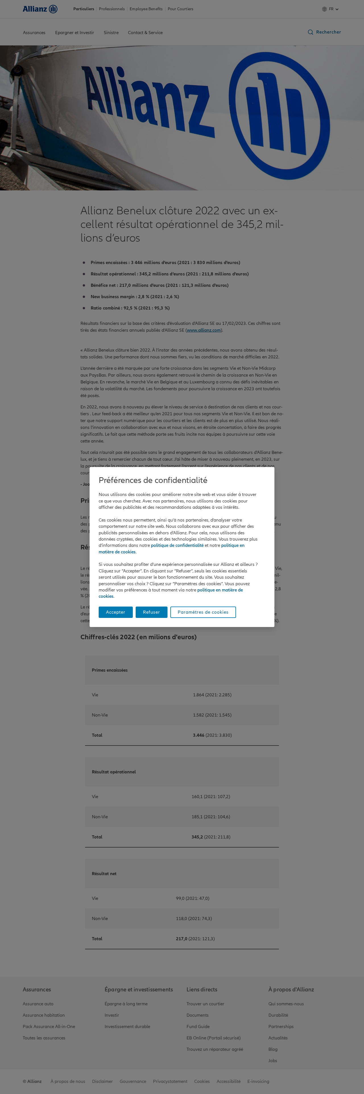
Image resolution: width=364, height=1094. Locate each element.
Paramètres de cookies (203, 612)
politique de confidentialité (177, 545)
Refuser (151, 612)
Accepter (115, 612)
